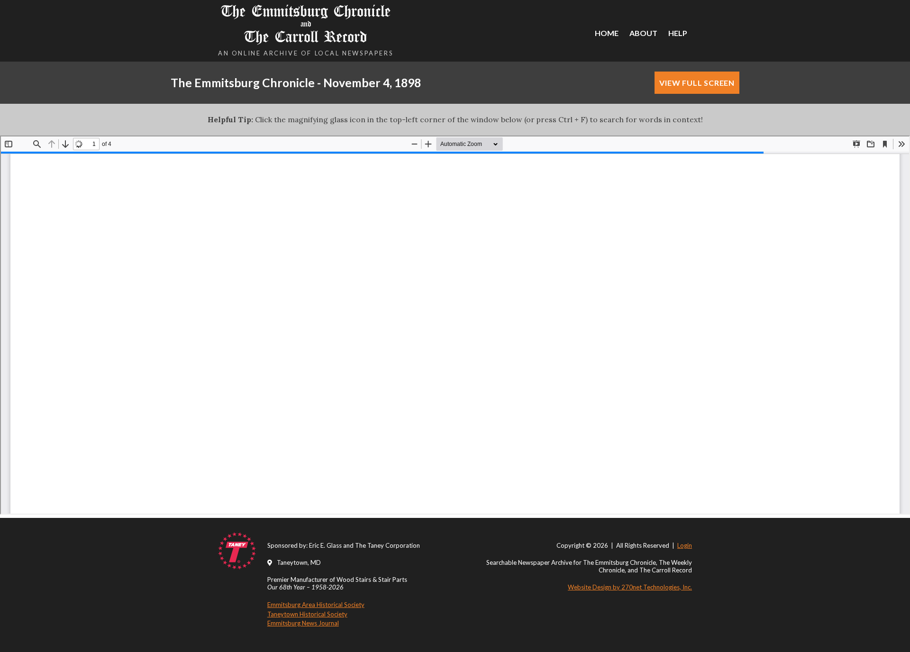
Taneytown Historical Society (307, 614)
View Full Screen (697, 82)
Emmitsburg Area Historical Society (315, 604)
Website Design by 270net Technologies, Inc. (630, 587)
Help (677, 32)
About (643, 32)
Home (607, 32)
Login (684, 545)
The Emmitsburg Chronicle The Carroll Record (306, 24)
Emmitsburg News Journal (303, 623)
